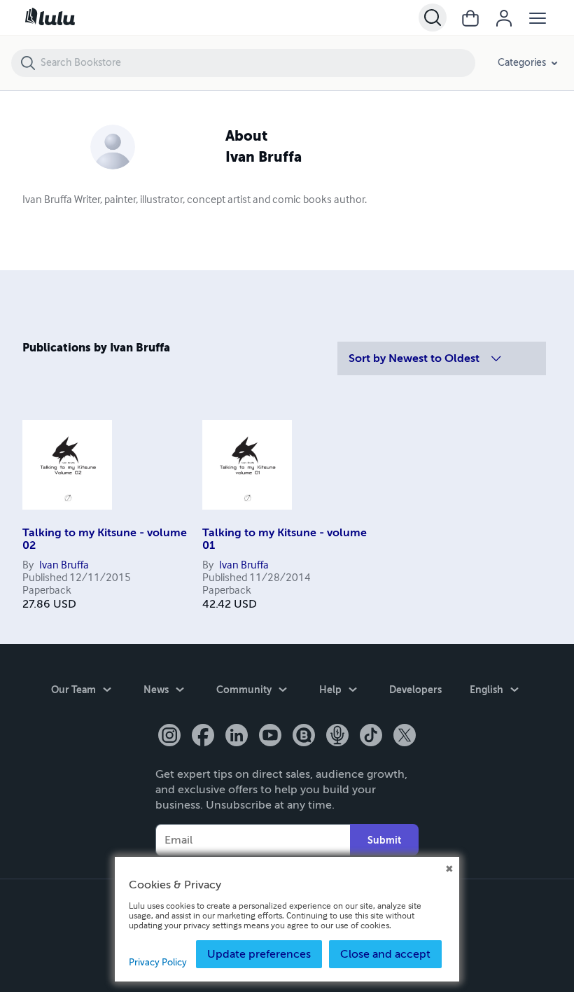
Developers (415, 689)
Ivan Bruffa (64, 565)
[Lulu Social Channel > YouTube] (270, 736)
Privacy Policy (158, 962)
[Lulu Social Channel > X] (404, 736)
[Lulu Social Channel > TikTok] (371, 736)
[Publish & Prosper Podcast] (337, 736)
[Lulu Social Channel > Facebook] (203, 736)
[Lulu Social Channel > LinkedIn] (236, 736)
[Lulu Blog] (304, 736)
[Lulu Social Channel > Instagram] (169, 736)
